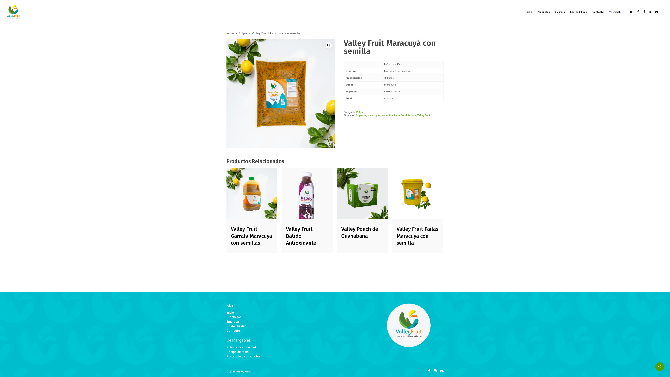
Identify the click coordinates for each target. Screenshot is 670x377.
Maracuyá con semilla (380, 115)
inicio (230, 312)
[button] (329, 45)
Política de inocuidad (241, 347)
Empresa (560, 11)
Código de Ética (237, 351)
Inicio (529, 11)
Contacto (598, 11)
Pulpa (243, 33)
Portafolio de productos (243, 356)
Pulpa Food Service (405, 115)
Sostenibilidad (578, 11)
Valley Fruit (423, 115)
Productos (543, 11)
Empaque (361, 115)
